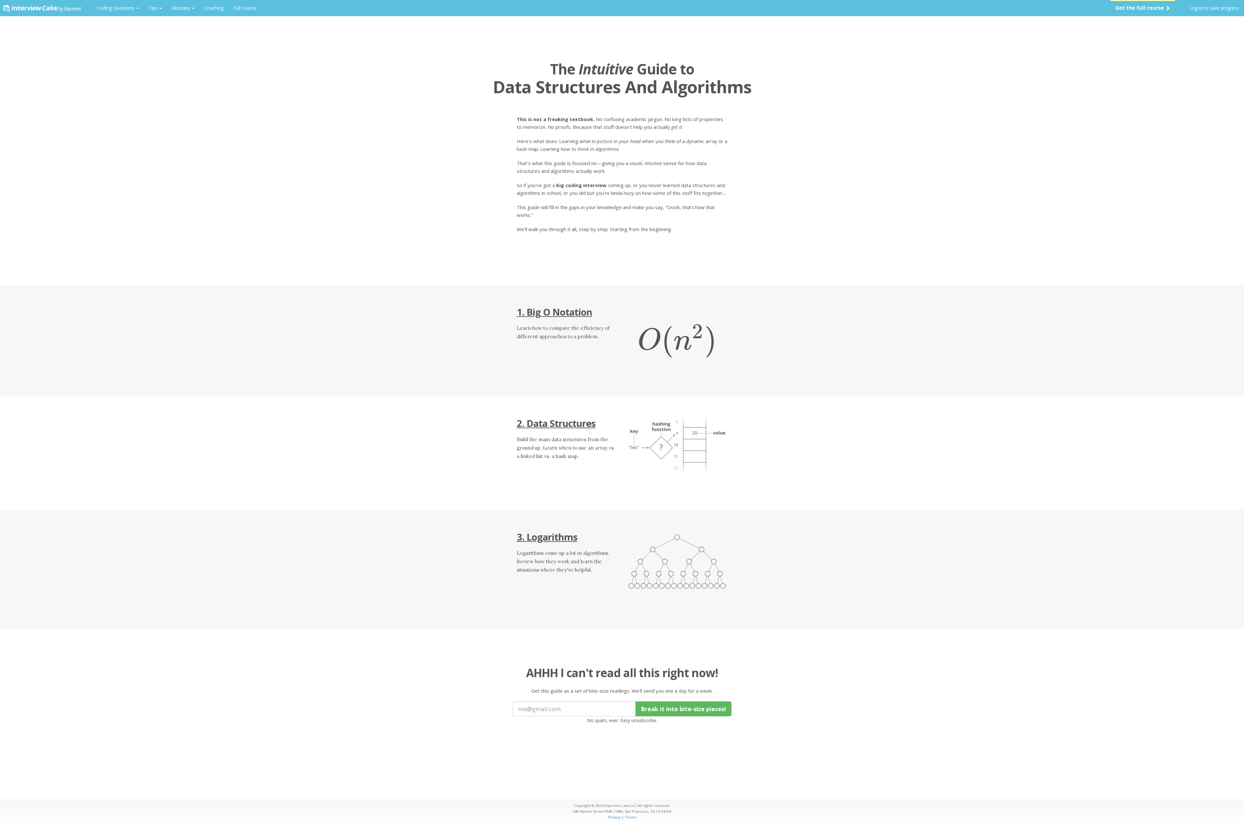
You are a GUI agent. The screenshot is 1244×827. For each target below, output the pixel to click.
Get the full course (1140, 8)
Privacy (614, 817)
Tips (154, 8)
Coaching (214, 8)
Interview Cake (46, 8)
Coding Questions (116, 8)
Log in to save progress (1214, 8)
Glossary (181, 8)
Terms (630, 817)
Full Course (245, 8)
